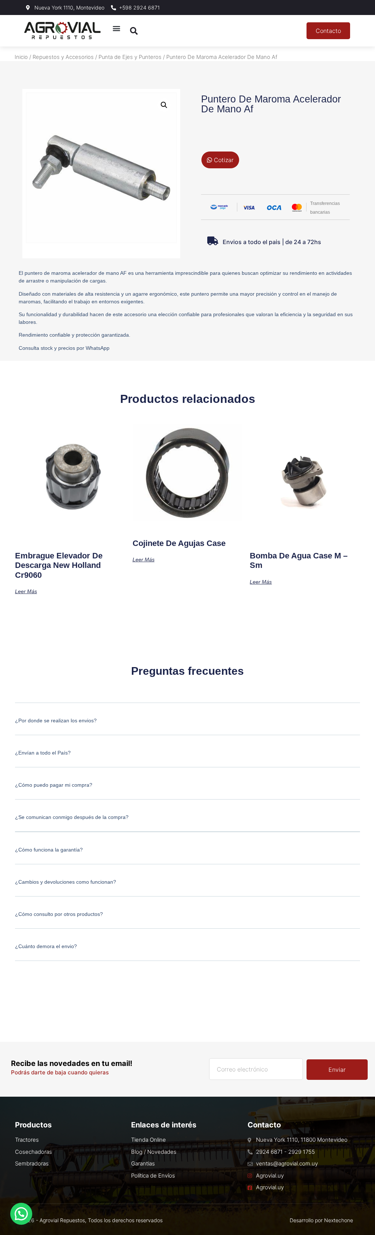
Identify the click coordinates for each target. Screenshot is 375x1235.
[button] (117, 28)
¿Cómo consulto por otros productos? (59, 914)
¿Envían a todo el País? (43, 753)
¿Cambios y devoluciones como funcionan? (65, 882)
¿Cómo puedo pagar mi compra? (53, 785)
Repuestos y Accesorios (63, 57)
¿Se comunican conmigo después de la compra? (72, 817)
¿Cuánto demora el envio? (46, 946)
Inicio (21, 57)
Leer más (26, 591)
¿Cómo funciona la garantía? (49, 850)
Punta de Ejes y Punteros (130, 57)
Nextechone (338, 1220)
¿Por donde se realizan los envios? (56, 720)
